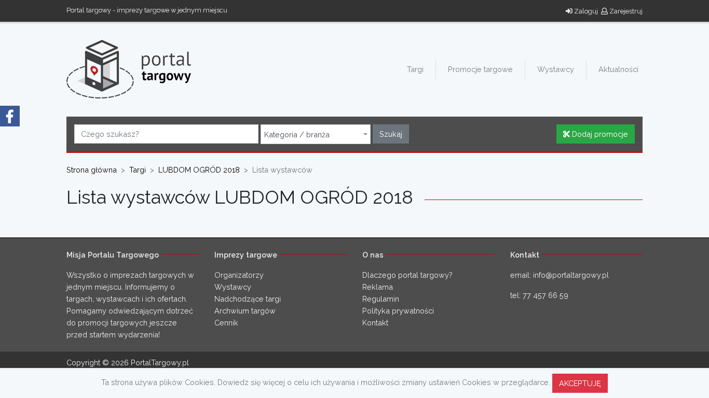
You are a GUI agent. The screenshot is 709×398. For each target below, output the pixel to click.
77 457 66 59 (545, 295)
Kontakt (375, 322)
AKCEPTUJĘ (580, 383)
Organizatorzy (239, 275)
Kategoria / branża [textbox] (297, 134)
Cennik (226, 322)
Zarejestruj (625, 11)
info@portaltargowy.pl (571, 275)
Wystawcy (555, 69)
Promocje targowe (480, 69)
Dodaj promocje (599, 134)
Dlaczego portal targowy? (407, 275)
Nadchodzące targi (247, 298)
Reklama (377, 286)
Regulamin (380, 298)
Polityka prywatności (398, 310)
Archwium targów (245, 310)
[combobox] (316, 134)
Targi (415, 69)
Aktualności (618, 69)
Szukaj (390, 134)
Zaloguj (585, 11)
